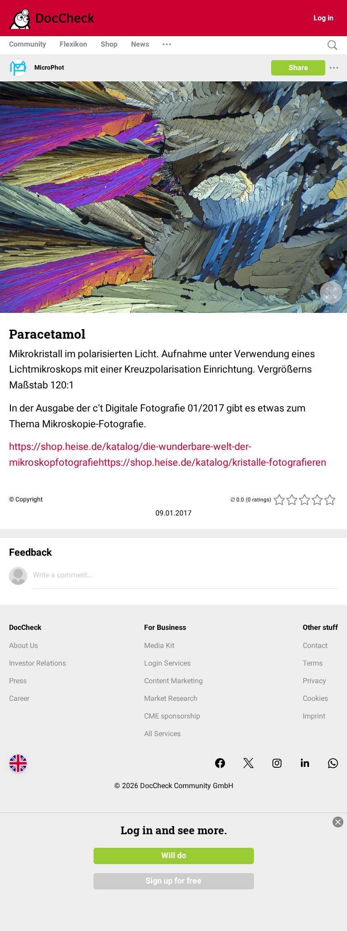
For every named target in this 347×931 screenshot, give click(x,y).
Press (18, 680)
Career (19, 698)
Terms (313, 663)
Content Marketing (173, 680)
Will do (173, 855)
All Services (162, 733)
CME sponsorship (172, 716)
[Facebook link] (220, 764)
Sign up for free (173, 880)
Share (298, 67)
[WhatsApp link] (333, 764)
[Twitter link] (248, 764)
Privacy (314, 680)
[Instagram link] (277, 764)
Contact (315, 645)
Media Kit (159, 645)
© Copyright (26, 499)
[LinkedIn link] (305, 764)
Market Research (170, 698)
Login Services (167, 663)
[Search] (330, 45)
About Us (23, 645)
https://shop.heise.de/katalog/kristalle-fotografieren (212, 462)
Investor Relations (37, 663)
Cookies (315, 698)
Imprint (314, 716)
